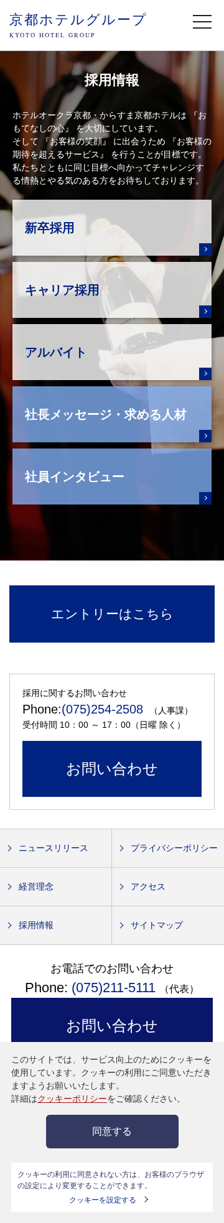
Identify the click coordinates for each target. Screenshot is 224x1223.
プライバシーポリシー (174, 848)
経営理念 (36, 886)
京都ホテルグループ (78, 24)
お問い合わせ (112, 768)
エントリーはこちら (112, 614)
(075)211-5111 (114, 987)
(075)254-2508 (102, 709)
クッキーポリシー (72, 1099)
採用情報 (36, 925)
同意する (112, 1131)
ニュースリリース (53, 848)
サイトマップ (157, 925)
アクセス (148, 886)
